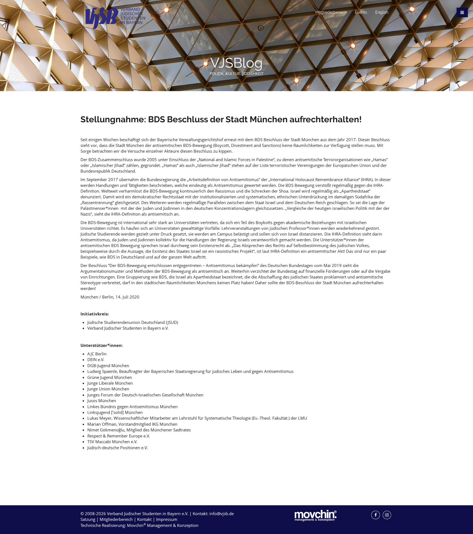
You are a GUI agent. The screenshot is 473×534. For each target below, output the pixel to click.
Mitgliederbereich (331, 12)
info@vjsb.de (221, 513)
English (381, 12)
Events (361, 12)
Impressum (166, 519)
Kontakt (144, 519)
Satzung (87, 519)
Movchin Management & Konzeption (162, 525)
